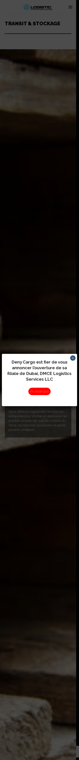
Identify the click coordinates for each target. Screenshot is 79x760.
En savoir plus (39, 391)
